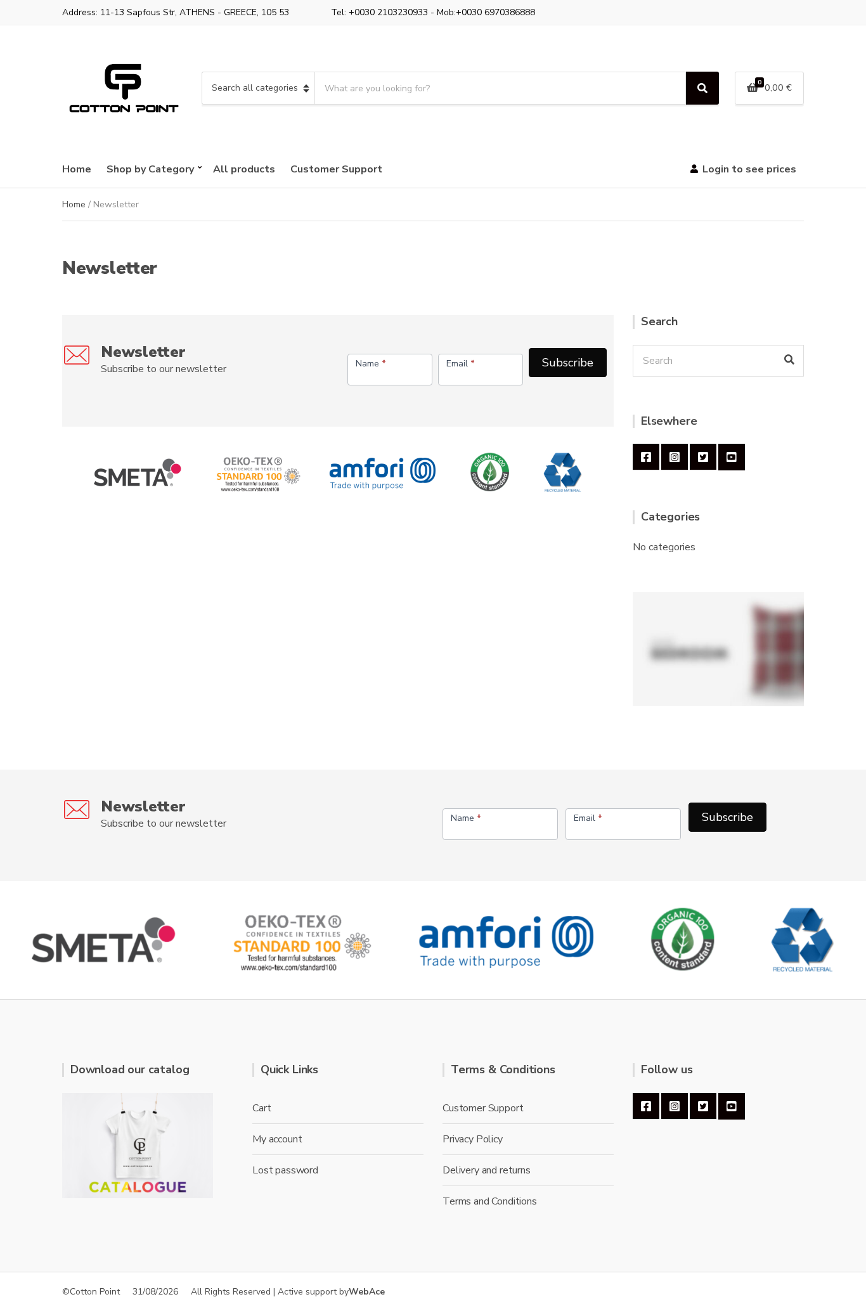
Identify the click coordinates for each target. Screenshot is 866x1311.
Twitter (703, 457)
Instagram (674, 457)
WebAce (367, 1292)
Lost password (285, 1170)
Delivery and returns (487, 1170)
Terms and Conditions (490, 1201)
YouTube (731, 457)
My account (277, 1139)
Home (76, 169)
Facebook (646, 457)
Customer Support (336, 169)
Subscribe (567, 362)
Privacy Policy (473, 1139)
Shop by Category (150, 169)
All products (244, 169)
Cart (261, 1108)
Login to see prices (749, 169)
